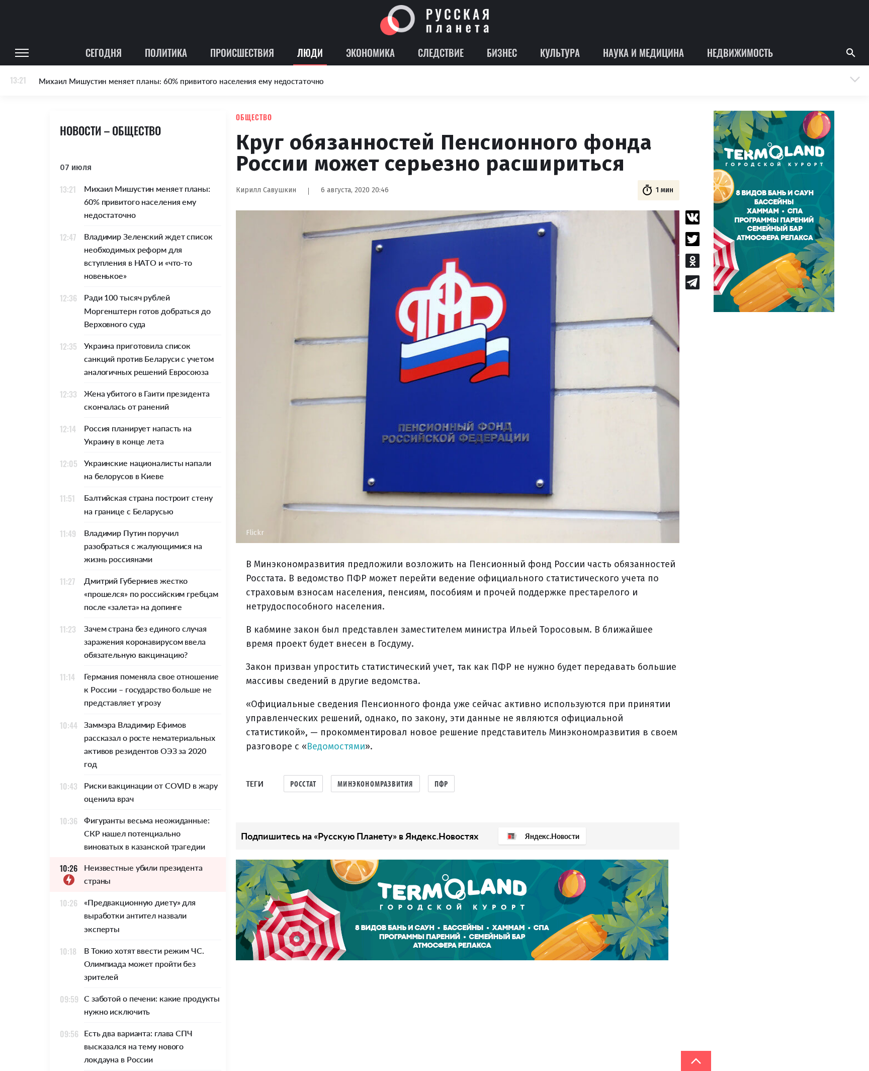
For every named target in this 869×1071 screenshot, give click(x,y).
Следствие (441, 52)
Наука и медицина (643, 52)
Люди (310, 52)
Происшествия (242, 52)
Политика (166, 52)
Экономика (370, 52)
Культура (560, 52)
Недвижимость (740, 52)
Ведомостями (336, 746)
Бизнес (502, 52)
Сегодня (103, 52)
